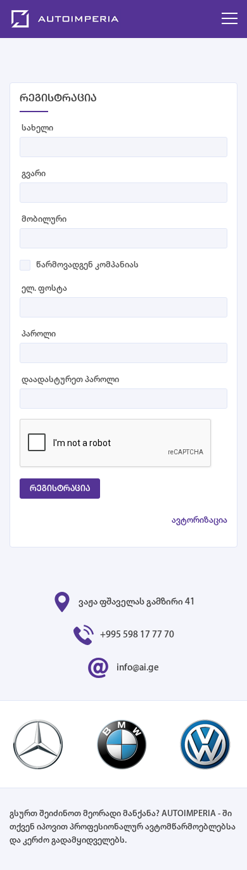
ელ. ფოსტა (44, 288)
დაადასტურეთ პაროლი (70, 380)
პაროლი (39, 334)
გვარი (34, 174)
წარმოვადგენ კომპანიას (87, 265)
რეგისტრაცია (60, 489)
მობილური (44, 219)
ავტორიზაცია (199, 520)
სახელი (37, 128)
